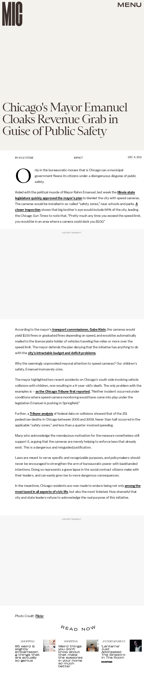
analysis (47, 413)
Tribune (35, 413)
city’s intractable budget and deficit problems (62, 353)
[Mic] (12, 14)
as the (40, 391)
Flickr (39, 616)
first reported (79, 391)
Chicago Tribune (57, 391)
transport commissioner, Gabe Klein (79, 329)
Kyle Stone (26, 157)
